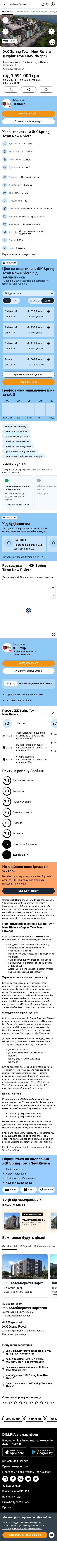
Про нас (7, 1507)
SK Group (18, 104)
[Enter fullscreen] (53, 634)
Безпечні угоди (11, 1496)
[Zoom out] (53, 592)
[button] (5, 4)
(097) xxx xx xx (28, 113)
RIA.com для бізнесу (15, 1461)
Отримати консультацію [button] (17, 504)
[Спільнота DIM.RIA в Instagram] (5, 1479)
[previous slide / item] (5, 31)
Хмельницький (11, 62)
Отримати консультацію (28, 121)
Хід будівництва (39, 11)
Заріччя (27, 62)
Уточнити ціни (28, 382)
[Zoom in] (53, 587)
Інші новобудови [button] (18, 4)
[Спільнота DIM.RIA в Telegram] (20, 1479)
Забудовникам (11, 1485)
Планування (22, 11)
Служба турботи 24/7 (15, 1502)
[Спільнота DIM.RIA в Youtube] (28, 1479)
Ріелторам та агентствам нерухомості (26, 1471)
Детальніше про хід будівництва (20, 557)
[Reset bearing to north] (53, 596)
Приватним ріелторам (16, 1466)
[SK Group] (6, 103)
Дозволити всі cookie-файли (25, 1534)
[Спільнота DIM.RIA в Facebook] (13, 1479)
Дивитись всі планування (28, 374)
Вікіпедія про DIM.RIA (15, 1491)
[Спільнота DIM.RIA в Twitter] (36, 1479)
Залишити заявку (29, 890)
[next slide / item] (51, 31)
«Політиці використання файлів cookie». (22, 1528)
